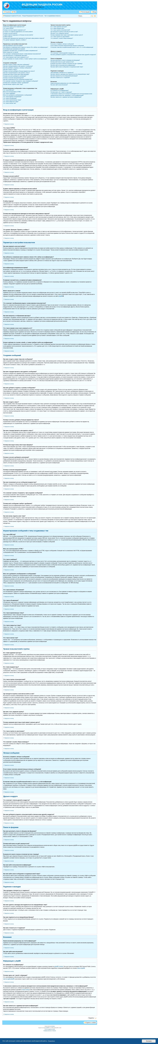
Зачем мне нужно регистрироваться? (13, 26)
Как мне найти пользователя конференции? (63, 65)
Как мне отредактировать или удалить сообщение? (18, 66)
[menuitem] (13, 12)
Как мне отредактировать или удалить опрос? (16, 72)
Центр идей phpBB (8, 979)
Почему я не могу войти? (10, 33)
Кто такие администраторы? (59, 26)
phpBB (61, 296)
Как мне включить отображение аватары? (15, 55)
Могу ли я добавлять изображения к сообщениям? (17, 95)
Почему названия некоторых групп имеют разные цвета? (67, 35)
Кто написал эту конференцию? (60, 90)
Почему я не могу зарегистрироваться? (14, 30)
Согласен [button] (148, 1041)
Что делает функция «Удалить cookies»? (14, 40)
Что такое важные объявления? (12, 96)
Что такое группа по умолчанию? (60, 36)
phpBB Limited (59, 966)
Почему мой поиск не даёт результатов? (62, 62)
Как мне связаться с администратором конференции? (66, 97)
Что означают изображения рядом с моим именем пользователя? (22, 54)
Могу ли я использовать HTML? (12, 91)
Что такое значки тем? (9, 103)
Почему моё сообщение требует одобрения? (16, 82)
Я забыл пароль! (7, 36)
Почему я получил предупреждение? (13, 77)
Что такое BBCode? (8, 90)
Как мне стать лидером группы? (60, 33)
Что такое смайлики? (9, 93)
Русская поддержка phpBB (50, 1029)
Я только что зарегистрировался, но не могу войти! (18, 31)
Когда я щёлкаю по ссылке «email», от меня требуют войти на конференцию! (25, 58)
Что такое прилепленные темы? (12, 100)
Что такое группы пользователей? (60, 30)
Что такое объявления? (10, 98)
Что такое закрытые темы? (11, 101)
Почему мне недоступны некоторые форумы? (16, 74)
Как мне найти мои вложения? (59, 84)
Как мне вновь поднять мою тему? (13, 84)
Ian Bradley (53, 1026)
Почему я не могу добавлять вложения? (14, 76)
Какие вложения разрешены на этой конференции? (65, 83)
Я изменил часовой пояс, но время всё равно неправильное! (20, 50)
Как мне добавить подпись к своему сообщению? (17, 67)
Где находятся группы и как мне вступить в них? (64, 31)
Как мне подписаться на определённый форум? (64, 75)
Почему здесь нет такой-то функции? (61, 92)
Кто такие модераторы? (57, 28)
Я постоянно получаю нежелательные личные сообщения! (67, 45)
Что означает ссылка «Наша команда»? (62, 38)
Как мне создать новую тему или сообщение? (16, 64)
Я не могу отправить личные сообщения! (62, 44)
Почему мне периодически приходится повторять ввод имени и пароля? (23, 38)
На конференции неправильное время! (14, 49)
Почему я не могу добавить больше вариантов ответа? (19, 71)
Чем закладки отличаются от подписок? (62, 72)
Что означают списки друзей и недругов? (62, 53)
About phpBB (81, 968)
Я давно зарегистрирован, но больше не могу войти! (18, 35)
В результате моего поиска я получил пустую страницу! (66, 63)
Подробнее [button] (51, 1041)
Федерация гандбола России (42, 4)
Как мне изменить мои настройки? (13, 45)
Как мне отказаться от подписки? (60, 77)
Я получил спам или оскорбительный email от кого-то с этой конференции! (72, 47)
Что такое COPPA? (8, 28)
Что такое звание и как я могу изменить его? (16, 57)
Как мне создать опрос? (10, 69)
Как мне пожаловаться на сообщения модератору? (18, 79)
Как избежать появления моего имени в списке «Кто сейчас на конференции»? (25, 47)
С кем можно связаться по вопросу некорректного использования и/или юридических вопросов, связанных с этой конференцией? (71, 94)
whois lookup (25, 989)
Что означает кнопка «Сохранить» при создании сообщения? (20, 81)
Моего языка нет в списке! (10, 52)
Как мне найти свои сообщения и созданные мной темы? (67, 66)
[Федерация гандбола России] (12, 5)
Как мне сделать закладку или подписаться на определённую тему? (70, 74)
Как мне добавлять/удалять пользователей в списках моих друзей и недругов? (73, 54)
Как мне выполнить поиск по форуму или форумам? (65, 60)
